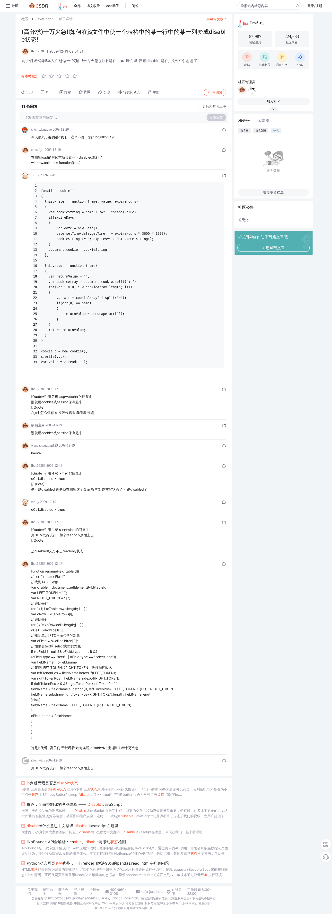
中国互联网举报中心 (87, 903)
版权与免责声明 (155, 903)
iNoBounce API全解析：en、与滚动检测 (76, 841)
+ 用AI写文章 (273, 247)
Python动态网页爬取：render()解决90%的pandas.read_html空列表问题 (98, 863)
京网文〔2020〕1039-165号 (121, 898)
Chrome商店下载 (113, 903)
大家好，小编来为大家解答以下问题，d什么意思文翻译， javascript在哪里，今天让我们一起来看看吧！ (113, 832)
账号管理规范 (134, 903)
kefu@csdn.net (153, 892)
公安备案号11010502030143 (51, 898)
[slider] (60, 76)
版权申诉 (172, 903)
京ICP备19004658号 (86, 898)
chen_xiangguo (41, 129)
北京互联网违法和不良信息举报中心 (192, 898)
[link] (25, 19)
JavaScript (44, 19)
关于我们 (32, 892)
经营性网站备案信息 (154, 898)
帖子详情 (66, 19)
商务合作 (63, 892)
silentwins (38, 760)
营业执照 (204, 903)
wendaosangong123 (44, 445)
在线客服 (177, 892)
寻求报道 (79, 892)
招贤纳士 (48, 892)
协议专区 (94, 892)
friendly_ (37, 150)
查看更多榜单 (273, 192)
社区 (25, 19)
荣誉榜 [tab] (263, 120)
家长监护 (43, 903)
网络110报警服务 (61, 903)
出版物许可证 (188, 903)
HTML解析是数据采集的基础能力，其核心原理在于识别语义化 (124, 872)
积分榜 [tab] (244, 120)
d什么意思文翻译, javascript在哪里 (72, 825)
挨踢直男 (38, 425)
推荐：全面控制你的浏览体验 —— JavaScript (74, 804)
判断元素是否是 (52, 782)
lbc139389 (38, 389)
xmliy (35, 175)
